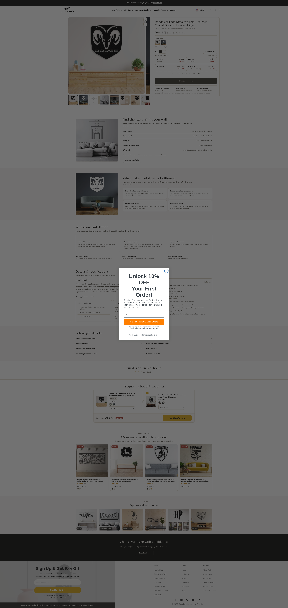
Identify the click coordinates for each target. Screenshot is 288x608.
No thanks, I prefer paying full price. (144, 335)
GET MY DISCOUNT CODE (144, 321)
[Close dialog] (166, 271)
